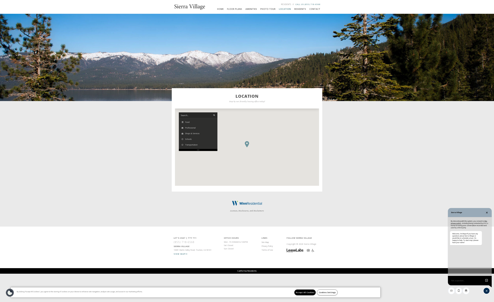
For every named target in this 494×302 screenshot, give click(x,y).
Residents (286, 4)
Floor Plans (234, 9)
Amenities (251, 9)
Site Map (265, 242)
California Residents (247, 270)
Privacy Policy (267, 246)
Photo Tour (268, 9)
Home (220, 9)
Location (285, 9)
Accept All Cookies (305, 292)
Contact (314, 9)
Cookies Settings (327, 292)
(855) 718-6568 (312, 4)
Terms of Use (267, 250)
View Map (179, 254)
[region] (195, 292)
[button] (247, 144)
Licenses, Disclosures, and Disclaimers (247, 211)
